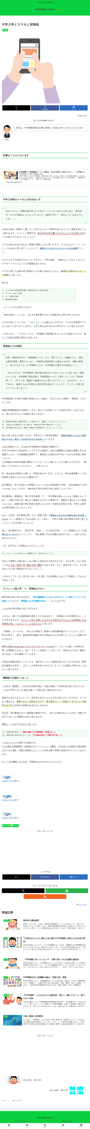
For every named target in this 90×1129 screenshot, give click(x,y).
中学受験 (7, 825)
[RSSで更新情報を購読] (45, 896)
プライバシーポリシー (23, 1121)
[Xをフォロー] (23, 890)
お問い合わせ (67, 1121)
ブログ (16, 825)
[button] (83, 625)
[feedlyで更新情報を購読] (66, 890)
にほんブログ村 (9, 781)
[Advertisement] (45, 849)
